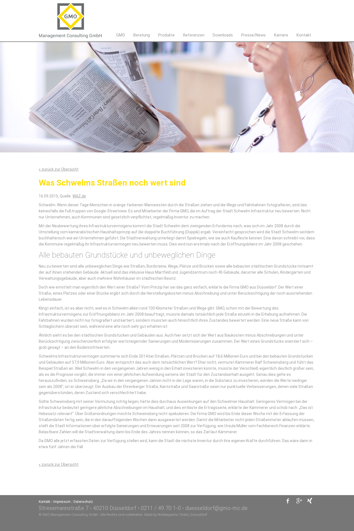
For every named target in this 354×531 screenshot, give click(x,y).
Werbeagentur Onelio (173, 515)
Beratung (141, 35)
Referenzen (193, 35)
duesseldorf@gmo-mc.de (216, 508)
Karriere (281, 35)
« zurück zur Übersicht (59, 169)
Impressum (62, 502)
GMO (120, 35)
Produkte (166, 35)
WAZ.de (79, 196)
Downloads (223, 35)
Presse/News (253, 35)
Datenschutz (83, 502)
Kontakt (303, 35)
